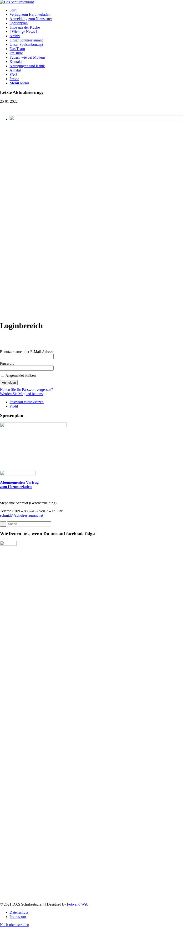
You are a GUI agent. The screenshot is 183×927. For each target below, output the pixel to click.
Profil (14, 406)
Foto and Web (77, 904)
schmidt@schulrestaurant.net (21, 515)
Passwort (7, 363)
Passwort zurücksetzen (27, 402)
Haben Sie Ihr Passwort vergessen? (26, 389)
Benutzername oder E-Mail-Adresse (27, 352)
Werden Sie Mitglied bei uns (21, 394)
